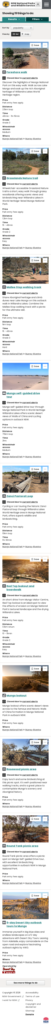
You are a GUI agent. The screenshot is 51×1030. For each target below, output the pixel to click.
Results (12, 19)
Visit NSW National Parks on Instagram (11, 1025)
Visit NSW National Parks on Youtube (17, 1025)
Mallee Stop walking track (24, 287)
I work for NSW (9, 1000)
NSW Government (11, 996)
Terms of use (32, 996)
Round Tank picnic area (22, 846)
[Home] (6, 4)
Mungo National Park (12, 138)
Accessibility (32, 992)
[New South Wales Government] (46, 1020)
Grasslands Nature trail (22, 178)
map (27, 34)
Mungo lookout (16, 695)
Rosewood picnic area (21, 769)
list (17, 34)
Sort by (5, 28)
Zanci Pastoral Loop (20, 496)
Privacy (29, 1000)
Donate (30, 1014)
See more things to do (26, 982)
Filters (36, 19)
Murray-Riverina (33, 138)
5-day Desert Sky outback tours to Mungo (24, 924)
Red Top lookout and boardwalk (20, 587)
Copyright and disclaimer (33, 1005)
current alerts (30, 78)
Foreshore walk (17, 72)
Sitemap (30, 1010)
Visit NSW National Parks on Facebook (5, 1025)
